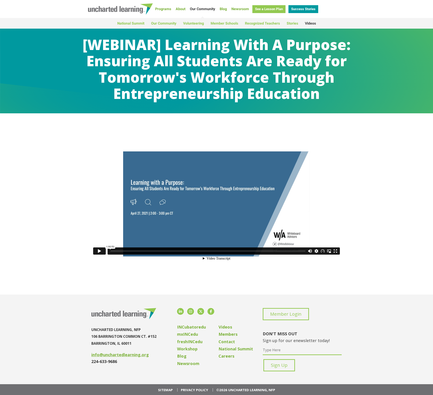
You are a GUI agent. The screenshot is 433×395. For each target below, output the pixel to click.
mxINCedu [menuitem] (187, 334)
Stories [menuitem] (292, 23)
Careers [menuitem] (226, 356)
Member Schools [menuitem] (224, 23)
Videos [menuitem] (310, 23)
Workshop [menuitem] (187, 349)
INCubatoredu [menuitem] (191, 327)
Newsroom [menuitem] (240, 9)
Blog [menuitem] (223, 9)
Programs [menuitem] (163, 9)
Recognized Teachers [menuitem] (262, 23)
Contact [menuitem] (227, 341)
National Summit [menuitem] (130, 23)
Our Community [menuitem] (202, 9)
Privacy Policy (194, 390)
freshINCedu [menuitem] (190, 341)
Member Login (286, 314)
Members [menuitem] (228, 334)
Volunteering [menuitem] (193, 23)
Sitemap (165, 390)
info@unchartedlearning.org (120, 354)
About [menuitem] (180, 9)
